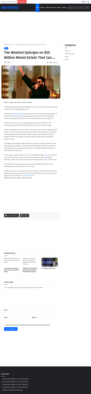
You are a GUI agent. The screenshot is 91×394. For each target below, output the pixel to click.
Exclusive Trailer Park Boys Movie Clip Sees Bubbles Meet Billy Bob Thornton (30, 270)
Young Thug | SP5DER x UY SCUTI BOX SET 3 (15, 381)
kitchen (59, 7)
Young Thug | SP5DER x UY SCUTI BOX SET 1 (15, 387)
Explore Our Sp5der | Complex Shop (12, 390)
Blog (37, 7)
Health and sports (51, 7)
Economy (42, 7)
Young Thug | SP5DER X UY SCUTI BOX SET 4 (15, 379)
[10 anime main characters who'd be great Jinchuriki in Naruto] (12, 262)
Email (6, 317)
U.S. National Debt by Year (48, 268)
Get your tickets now (28, 175)
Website (34, 317)
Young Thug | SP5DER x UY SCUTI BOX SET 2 (15, 384)
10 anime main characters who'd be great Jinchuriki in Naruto (11, 270)
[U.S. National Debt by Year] (50, 262)
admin (8, 62)
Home (7, 44)
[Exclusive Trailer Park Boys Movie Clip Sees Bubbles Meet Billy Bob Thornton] (31, 262)
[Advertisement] (45, 25)
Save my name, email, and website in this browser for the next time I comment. (28, 325)
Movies (64, 7)
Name (6, 310)
